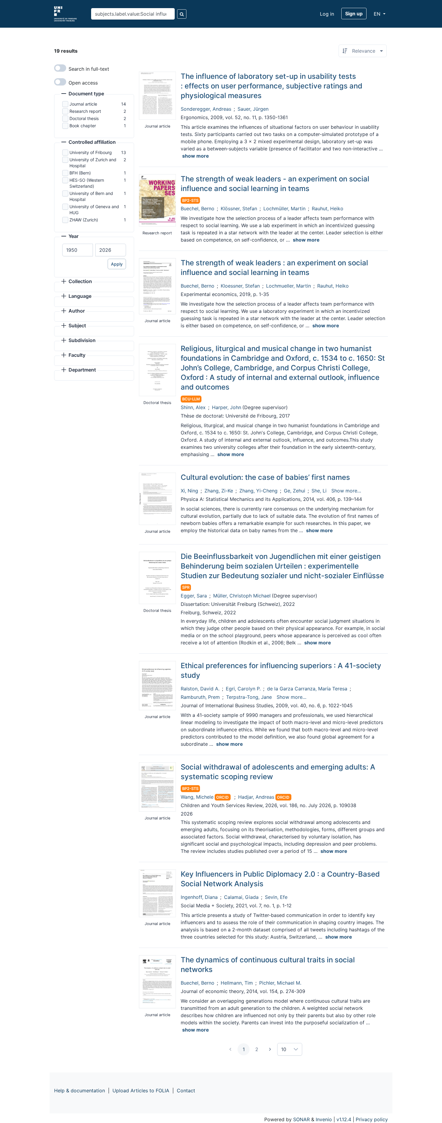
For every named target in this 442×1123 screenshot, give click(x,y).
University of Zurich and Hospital (92, 162)
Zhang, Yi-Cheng (258, 491)
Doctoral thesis (84, 118)
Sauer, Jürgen (253, 109)
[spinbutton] (77, 250)
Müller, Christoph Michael (242, 596)
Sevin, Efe (276, 897)
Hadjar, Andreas (256, 797)
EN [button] (378, 14)
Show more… (346, 491)
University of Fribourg (90, 152)
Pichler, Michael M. (280, 983)
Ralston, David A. (200, 689)
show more (195, 156)
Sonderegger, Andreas (206, 109)
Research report (85, 111)
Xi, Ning (189, 491)
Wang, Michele (197, 797)
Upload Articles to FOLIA (140, 1091)
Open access (83, 83)
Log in (327, 14)
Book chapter (82, 125)
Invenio (324, 1119)
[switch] (60, 68)
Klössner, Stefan (239, 208)
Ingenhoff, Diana (199, 897)
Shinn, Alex (193, 407)
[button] (82, 94)
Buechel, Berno (197, 208)
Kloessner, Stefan (240, 286)
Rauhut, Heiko (327, 208)
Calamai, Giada (241, 897)
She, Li (319, 491)
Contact (186, 1091)
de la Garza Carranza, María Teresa (307, 689)
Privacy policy (372, 1119)
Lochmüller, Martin (284, 208)
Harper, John (226, 407)
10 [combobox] (283, 1049)
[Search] (181, 14)
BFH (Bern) (80, 172)
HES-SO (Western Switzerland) (86, 183)
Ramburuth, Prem (200, 697)
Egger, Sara (194, 596)
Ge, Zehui (294, 491)
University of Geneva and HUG (94, 209)
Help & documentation (79, 1091)
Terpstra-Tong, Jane (249, 697)
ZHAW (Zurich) (83, 219)
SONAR (301, 1119)
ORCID (222, 797)
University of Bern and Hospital (91, 196)
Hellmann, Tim (237, 983)
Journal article (83, 103)
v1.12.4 (343, 1119)
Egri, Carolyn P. (243, 689)
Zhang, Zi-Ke (218, 491)
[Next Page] (270, 1049)
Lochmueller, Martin (288, 286)
